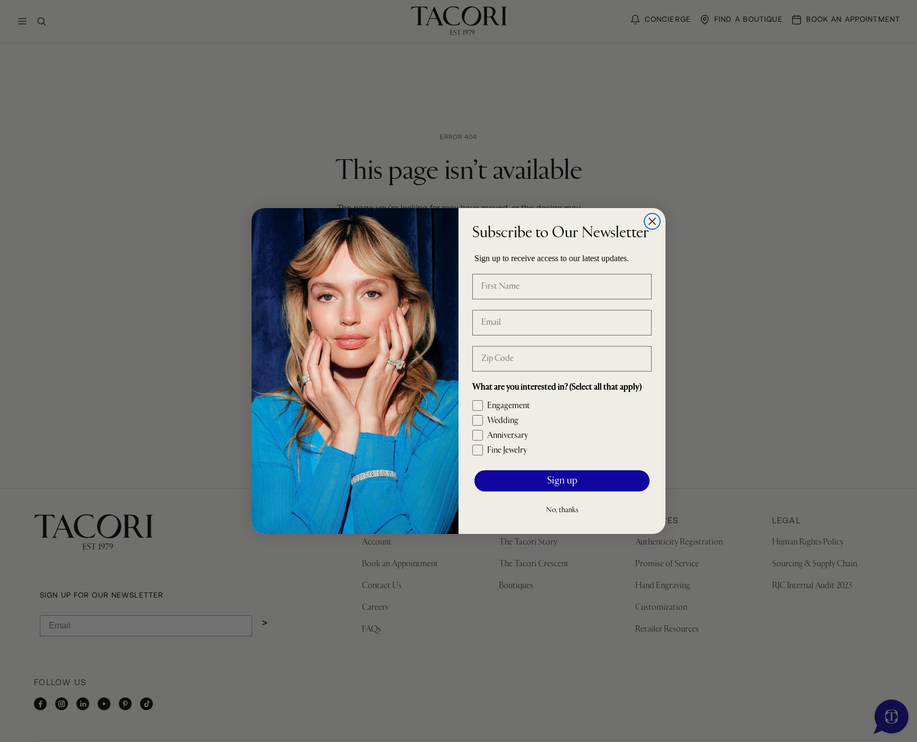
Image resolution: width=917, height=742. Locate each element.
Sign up (562, 481)
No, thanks (562, 510)
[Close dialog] (652, 221)
